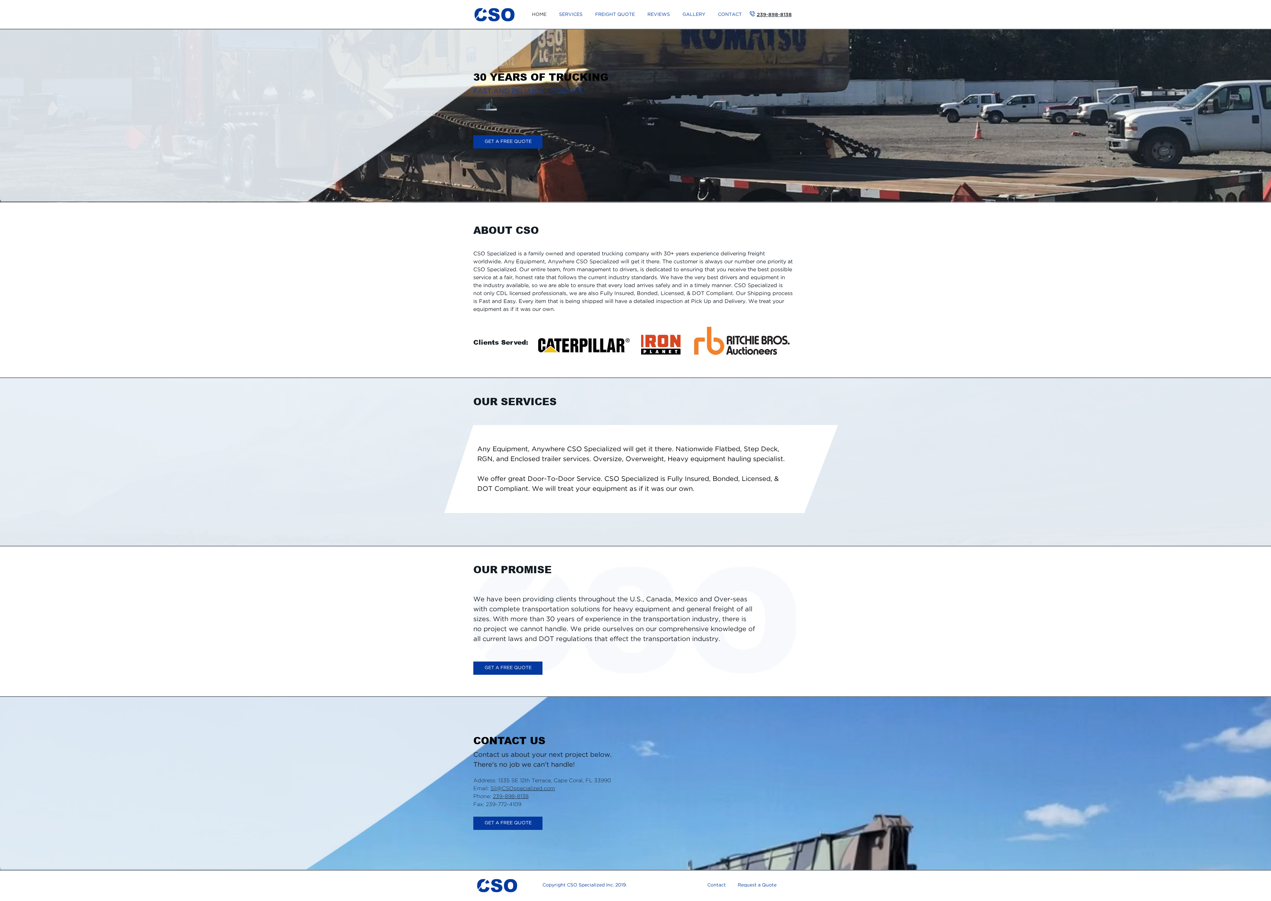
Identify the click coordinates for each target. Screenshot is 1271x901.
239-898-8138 (511, 796)
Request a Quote (757, 885)
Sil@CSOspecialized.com (523, 788)
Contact (716, 885)
